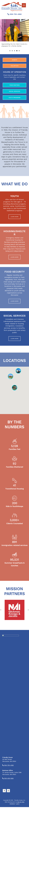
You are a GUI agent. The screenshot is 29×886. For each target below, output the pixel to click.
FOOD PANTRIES (14, 85)
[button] (24, 5)
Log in (17, 803)
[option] (14, 34)
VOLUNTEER (14, 66)
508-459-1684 (9, 778)
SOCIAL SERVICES (14, 91)
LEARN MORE (14, 216)
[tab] (10, 50)
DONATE (14, 60)
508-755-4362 (15, 14)
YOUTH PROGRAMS (14, 97)
